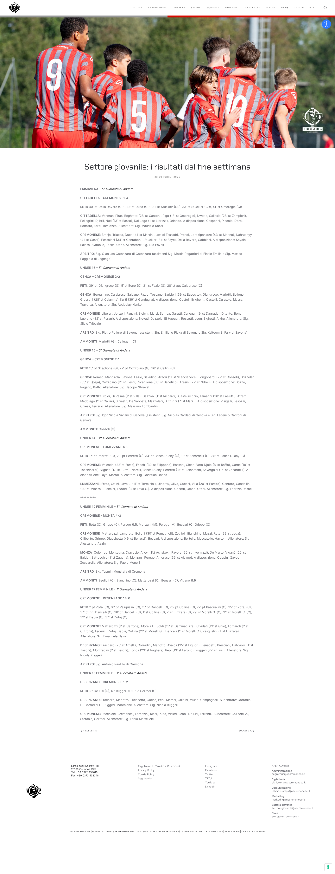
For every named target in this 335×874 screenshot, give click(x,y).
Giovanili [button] (232, 7)
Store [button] (137, 7)
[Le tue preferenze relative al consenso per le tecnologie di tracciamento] (328, 867)
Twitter (209, 774)
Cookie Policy (146, 774)
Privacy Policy (146, 770)
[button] (325, 8)
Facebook (211, 770)
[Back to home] (14, 8)
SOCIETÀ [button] (179, 7)
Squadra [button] (213, 7)
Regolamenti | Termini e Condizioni (159, 766)
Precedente (89, 730)
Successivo (246, 730)
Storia (196, 7)
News (285, 7)
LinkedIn (210, 786)
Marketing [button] (253, 7)
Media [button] (270, 7)
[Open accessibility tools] (326, 24)
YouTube (210, 782)
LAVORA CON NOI (306, 7)
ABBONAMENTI (158, 7)
